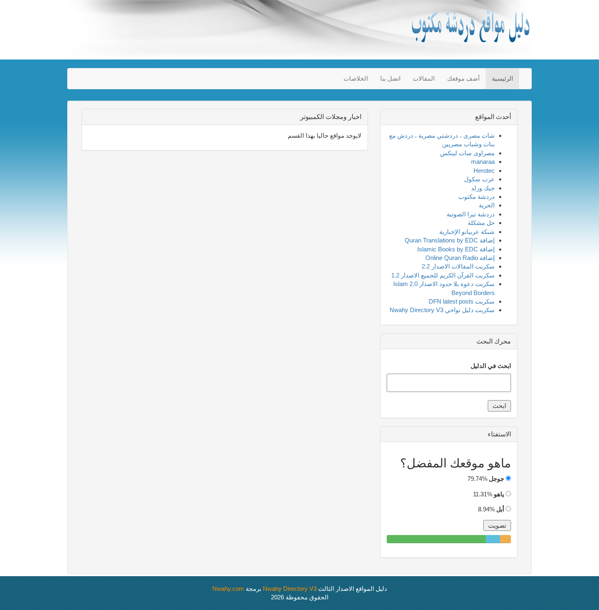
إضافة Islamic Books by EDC (456, 249)
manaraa (483, 161)
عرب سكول (479, 179)
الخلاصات (356, 78)
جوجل (496, 478)
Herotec (484, 170)
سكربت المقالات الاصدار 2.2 (458, 266)
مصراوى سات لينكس (467, 153)
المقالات (424, 78)
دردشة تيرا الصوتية (471, 214)
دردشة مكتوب (476, 196)
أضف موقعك (463, 78)
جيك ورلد (483, 188)
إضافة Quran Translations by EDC (450, 240)
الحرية (487, 205)
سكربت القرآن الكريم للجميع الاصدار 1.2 (443, 275)
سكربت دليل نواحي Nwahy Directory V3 (442, 309)
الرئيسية (502, 78)
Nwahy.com (228, 588)
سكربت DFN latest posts (462, 301)
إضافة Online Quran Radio (460, 257)
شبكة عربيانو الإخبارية (467, 231)
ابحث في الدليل (491, 365)
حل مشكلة (481, 222)
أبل (500, 509)
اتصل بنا (390, 78)
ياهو (499, 494)
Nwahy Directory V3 (290, 588)
